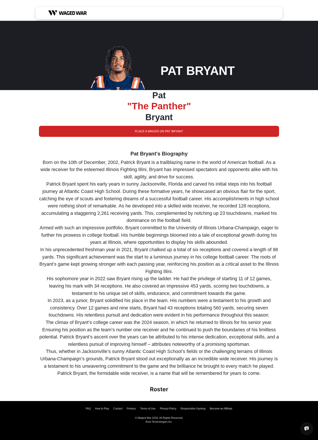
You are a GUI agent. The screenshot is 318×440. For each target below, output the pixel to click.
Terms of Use (148, 408)
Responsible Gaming (193, 408)
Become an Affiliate (221, 408)
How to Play (102, 408)
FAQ (88, 408)
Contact (117, 408)
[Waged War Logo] (67, 13)
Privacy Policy (168, 408)
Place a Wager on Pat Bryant (159, 131)
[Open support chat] (306, 428)
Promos (131, 408)
